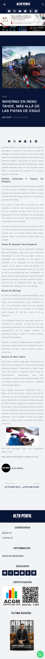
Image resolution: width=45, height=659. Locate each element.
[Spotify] (25, 11)
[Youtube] (19, 11)
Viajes (4, 96)
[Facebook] (9, 11)
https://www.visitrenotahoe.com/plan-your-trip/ (20, 457)
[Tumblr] (30, 11)
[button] (4, 4)
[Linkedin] (36, 11)
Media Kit (7, 533)
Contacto (7, 538)
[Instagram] (14, 11)
